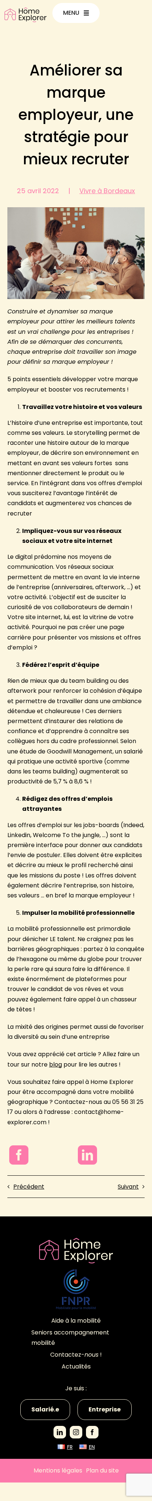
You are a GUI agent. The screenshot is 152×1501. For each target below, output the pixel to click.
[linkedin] (59, 1432)
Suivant (128, 1186)
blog (55, 1064)
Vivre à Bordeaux (107, 190)
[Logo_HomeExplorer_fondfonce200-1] (76, 1240)
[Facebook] (18, 1155)
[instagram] (76, 1432)
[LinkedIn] (87, 1155)
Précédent (28, 1186)
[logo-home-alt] (25, 10)
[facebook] (92, 1432)
